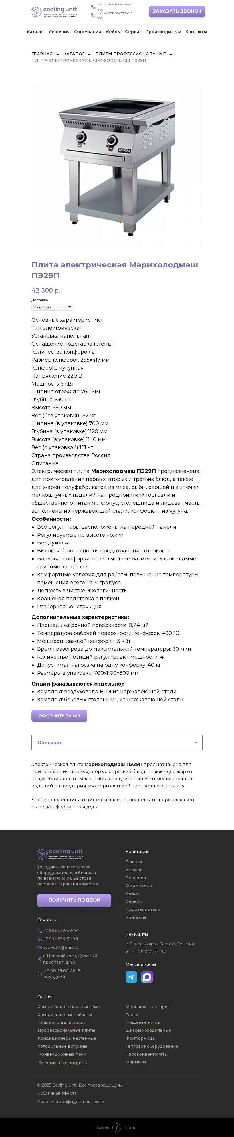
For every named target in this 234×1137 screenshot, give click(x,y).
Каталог (74, 53)
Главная (42, 53)
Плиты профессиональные (130, 53)
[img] (60, 854)
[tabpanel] (117, 794)
